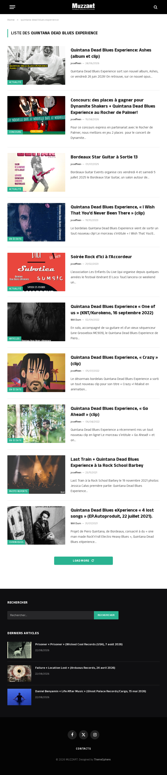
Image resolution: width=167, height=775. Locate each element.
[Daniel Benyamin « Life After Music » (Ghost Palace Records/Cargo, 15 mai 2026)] (19, 697)
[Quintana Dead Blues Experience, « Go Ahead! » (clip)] (36, 423)
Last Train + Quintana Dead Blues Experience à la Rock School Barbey (107, 462)
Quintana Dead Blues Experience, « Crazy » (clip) (114, 360)
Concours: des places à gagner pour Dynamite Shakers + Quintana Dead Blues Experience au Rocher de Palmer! (113, 106)
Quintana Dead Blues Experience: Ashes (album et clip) (111, 53)
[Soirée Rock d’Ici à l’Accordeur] (36, 272)
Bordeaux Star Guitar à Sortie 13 (104, 157)
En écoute (15, 239)
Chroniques (16, 542)
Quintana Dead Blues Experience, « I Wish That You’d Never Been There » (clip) (113, 210)
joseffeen (76, 63)
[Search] (155, 7)
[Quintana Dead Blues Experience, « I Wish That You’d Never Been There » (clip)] (36, 222)
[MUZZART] (83, 7)
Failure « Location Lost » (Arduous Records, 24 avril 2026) (75, 668)
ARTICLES (14, 339)
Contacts (83, 749)
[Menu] (12, 7)
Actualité (15, 82)
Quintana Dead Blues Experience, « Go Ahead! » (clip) (109, 412)
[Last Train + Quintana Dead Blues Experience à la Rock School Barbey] (36, 474)
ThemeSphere (102, 760)
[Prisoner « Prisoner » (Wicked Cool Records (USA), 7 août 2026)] (19, 650)
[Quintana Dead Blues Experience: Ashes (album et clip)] (36, 65)
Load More (81, 561)
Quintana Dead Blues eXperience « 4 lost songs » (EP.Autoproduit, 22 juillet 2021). (112, 513)
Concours (15, 132)
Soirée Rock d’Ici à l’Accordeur (101, 257)
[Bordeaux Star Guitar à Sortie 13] (36, 172)
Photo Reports (18, 491)
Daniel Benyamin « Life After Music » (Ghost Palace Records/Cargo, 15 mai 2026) (90, 691)
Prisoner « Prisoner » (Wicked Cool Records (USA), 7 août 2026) (79, 644)
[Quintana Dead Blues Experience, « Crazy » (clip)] (36, 372)
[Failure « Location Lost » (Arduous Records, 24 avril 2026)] (19, 673)
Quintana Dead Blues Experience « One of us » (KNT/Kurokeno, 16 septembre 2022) (113, 310)
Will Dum (76, 320)
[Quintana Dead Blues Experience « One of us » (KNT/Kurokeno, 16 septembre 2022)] (36, 322)
